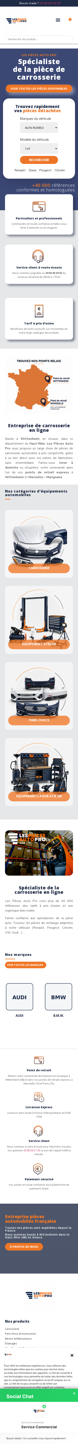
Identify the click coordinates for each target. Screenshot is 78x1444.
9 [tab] (43, 1031)
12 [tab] (55, 1031)
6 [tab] (31, 1031)
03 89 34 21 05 (32, 1150)
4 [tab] (23, 1031)
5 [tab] (27, 1031)
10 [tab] (47, 1031)
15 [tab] (67, 1031)
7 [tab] (35, 1031)
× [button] (74, 1393)
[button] (72, 1355)
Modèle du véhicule (34, 139)
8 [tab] (39, 1031)
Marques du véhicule (35, 118)
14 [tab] (63, 1031)
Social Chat (19, 1396)
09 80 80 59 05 (50, 3)
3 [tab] (19, 1031)
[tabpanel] (19, 1001)
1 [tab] (11, 1031)
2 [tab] (15, 1031)
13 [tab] (59, 1031)
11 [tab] (51, 1031)
